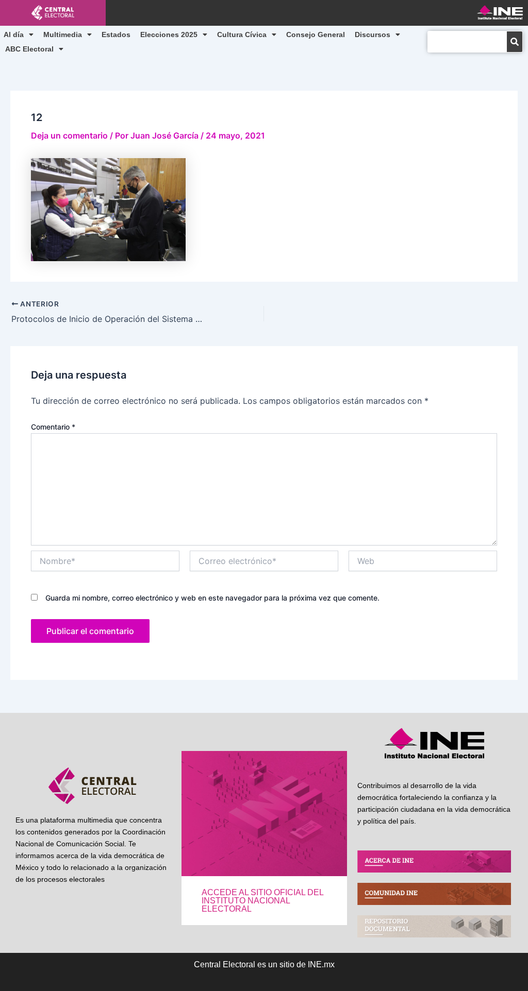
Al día (14, 34)
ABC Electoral (29, 49)
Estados (116, 34)
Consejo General (315, 34)
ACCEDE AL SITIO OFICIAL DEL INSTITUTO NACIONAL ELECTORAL (262, 900)
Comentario (53, 426)
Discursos (372, 34)
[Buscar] (514, 41)
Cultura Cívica (242, 34)
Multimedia (62, 34)
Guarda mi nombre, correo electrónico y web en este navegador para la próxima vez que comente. (212, 597)
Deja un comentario (69, 135)
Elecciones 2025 (168, 34)
